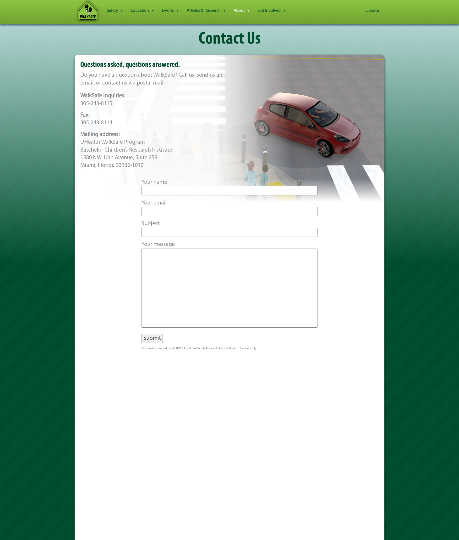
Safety (112, 11)
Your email (154, 203)
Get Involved (269, 11)
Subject (151, 224)
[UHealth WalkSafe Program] (87, 11)
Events (168, 11)
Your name (154, 182)
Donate (372, 11)
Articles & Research (204, 11)
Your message (158, 244)
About (239, 11)
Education (140, 11)
